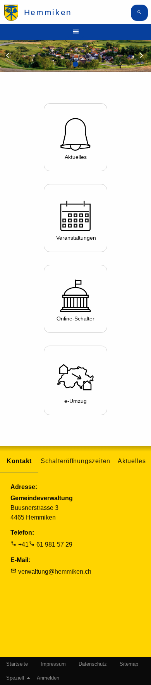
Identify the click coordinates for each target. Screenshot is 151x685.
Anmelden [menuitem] (48, 678)
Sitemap (129, 664)
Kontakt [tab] (19, 461)
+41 (23, 544)
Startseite (17, 664)
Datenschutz (93, 664)
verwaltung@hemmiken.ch (54, 571)
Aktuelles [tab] (132, 461)
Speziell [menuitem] (15, 678)
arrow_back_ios (12, 56)
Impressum (53, 664)
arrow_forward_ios (145, 56)
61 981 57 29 (54, 544)
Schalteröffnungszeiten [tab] (75, 461)
